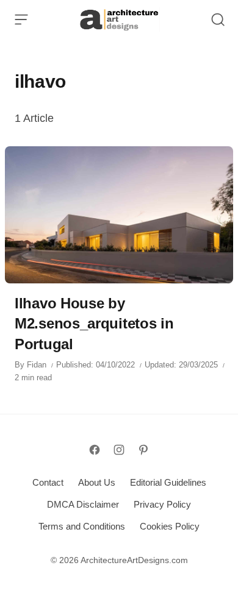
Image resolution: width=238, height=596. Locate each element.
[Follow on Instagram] (119, 450)
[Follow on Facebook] (95, 450)
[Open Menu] (21, 19)
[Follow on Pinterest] (143, 450)
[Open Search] (218, 19)
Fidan (36, 364)
